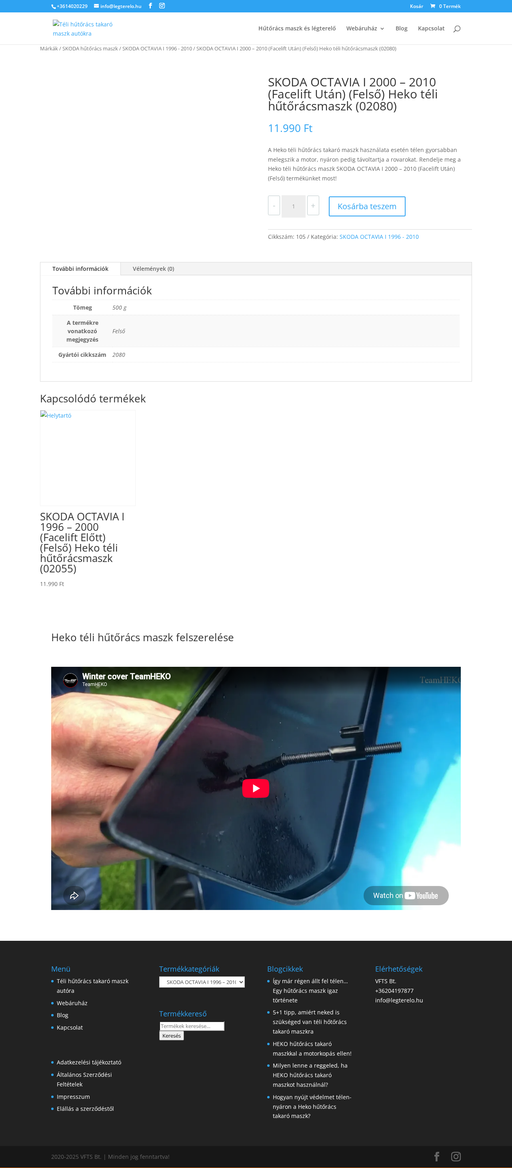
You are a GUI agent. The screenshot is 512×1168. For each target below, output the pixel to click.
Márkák (49, 48)
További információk (80, 268)
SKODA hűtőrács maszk (90, 48)
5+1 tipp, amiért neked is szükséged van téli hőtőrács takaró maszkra (310, 1021)
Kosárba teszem (367, 206)
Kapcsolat (431, 29)
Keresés (171, 1035)
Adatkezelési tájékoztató (89, 1062)
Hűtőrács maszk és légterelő (297, 29)
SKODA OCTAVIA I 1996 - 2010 (157, 48)
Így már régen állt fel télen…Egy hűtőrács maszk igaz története (310, 990)
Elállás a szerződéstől (85, 1108)
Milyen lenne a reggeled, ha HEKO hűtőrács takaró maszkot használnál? (310, 1075)
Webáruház (361, 29)
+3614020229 (72, 6)
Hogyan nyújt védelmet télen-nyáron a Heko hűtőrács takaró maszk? (312, 1106)
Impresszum (73, 1096)
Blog (402, 29)
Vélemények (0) (153, 268)
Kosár (416, 7)
